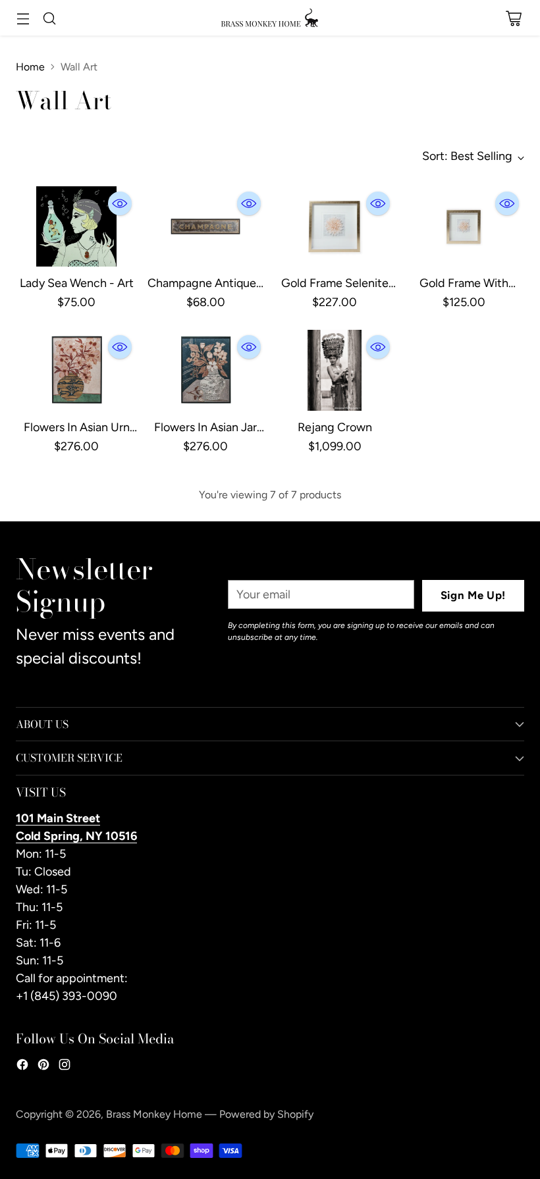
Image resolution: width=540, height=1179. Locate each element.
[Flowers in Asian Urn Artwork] (76, 370)
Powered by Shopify (266, 1114)
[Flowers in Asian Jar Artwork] (205, 370)
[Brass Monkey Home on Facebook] (22, 1067)
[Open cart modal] (513, 18)
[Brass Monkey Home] (270, 18)
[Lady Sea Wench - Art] (76, 226)
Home (30, 67)
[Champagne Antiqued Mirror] (205, 226)
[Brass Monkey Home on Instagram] (64, 1067)
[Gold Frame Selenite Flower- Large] (334, 226)
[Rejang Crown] (334, 370)
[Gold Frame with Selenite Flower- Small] (463, 226)
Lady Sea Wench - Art (77, 283)
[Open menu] (22, 18)
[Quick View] (120, 203)
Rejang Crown (335, 427)
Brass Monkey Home (154, 1114)
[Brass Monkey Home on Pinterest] (43, 1067)
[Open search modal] (49, 18)
